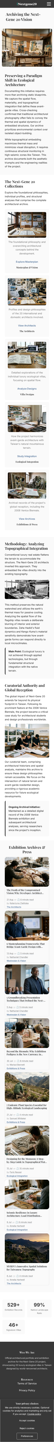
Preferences (27, 1436)
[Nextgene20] (27, 3)
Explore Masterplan (27, 261)
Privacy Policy (27, 1390)
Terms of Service (27, 1383)
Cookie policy (34, 1414)
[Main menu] (49, 4)
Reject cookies (27, 1428)
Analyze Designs (27, 388)
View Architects (27, 325)
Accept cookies (27, 1420)
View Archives (27, 518)
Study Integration (27, 456)
